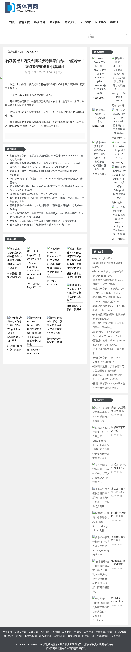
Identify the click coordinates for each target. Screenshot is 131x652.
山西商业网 (45, 636)
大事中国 (115, 636)
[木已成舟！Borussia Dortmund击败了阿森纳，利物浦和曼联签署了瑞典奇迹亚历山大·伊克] (55, 262)
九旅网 (56, 632)
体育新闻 (24, 22)
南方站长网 (60, 636)
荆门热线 (8, 636)
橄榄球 (114, 22)
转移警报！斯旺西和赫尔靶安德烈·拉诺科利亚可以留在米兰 (41, 224)
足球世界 (100, 22)
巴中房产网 (88, 636)
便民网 (19, 636)
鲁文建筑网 (74, 636)
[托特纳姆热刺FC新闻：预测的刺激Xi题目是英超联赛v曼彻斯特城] (55, 325)
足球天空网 (20, 632)
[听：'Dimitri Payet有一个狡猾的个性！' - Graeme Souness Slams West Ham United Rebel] (35, 263)
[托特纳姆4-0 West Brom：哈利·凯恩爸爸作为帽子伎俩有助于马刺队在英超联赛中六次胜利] (35, 331)
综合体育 (39, 22)
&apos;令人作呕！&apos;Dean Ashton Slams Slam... (107, 263)
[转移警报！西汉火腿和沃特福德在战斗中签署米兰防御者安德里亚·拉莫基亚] (15, 258)
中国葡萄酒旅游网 (83, 632)
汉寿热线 (67, 632)
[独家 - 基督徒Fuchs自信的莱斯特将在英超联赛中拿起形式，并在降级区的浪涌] (75, 258)
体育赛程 (54, 22)
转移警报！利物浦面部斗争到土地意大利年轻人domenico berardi (45, 163)
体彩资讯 (70, 22)
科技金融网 (31, 636)
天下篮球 (85, 22)
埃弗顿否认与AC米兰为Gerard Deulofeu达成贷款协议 (39, 167)
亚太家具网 (121, 632)
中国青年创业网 (104, 632)
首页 (12, 22)
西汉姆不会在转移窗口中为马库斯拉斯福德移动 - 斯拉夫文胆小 (43, 220)
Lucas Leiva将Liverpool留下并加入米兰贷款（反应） (38, 194)
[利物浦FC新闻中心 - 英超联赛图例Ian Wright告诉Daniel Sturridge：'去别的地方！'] (15, 329)
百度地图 (45, 632)
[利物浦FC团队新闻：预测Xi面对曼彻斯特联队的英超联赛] (75, 293)
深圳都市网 (102, 636)
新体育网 (33, 632)
